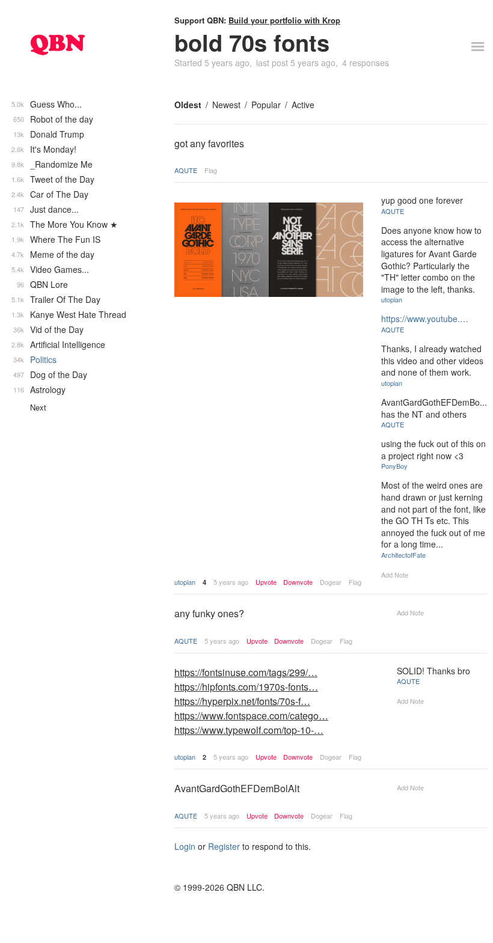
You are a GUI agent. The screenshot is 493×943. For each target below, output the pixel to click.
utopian (184, 582)
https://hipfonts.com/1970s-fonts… (246, 687)
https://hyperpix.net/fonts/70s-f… (242, 701)
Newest (226, 105)
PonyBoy (394, 466)
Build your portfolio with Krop (284, 20)
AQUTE (185, 170)
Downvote (298, 582)
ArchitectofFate (403, 555)
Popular (266, 105)
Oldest (187, 105)
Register (224, 846)
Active (303, 105)
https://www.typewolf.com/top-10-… (248, 730)
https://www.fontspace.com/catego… (251, 715)
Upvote (266, 582)
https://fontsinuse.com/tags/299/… (245, 672)
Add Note (394, 574)
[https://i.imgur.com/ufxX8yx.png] (268, 251)
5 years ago (230, 582)
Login (184, 846)
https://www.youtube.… (424, 319)
